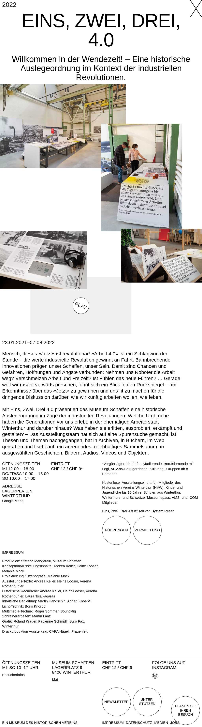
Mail (55, 680)
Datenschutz (139, 723)
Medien (161, 723)
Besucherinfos (13, 675)
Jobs (175, 723)
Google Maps (12, 501)
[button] (80, 305)
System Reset (163, 511)
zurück (193, 8)
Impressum (113, 723)
